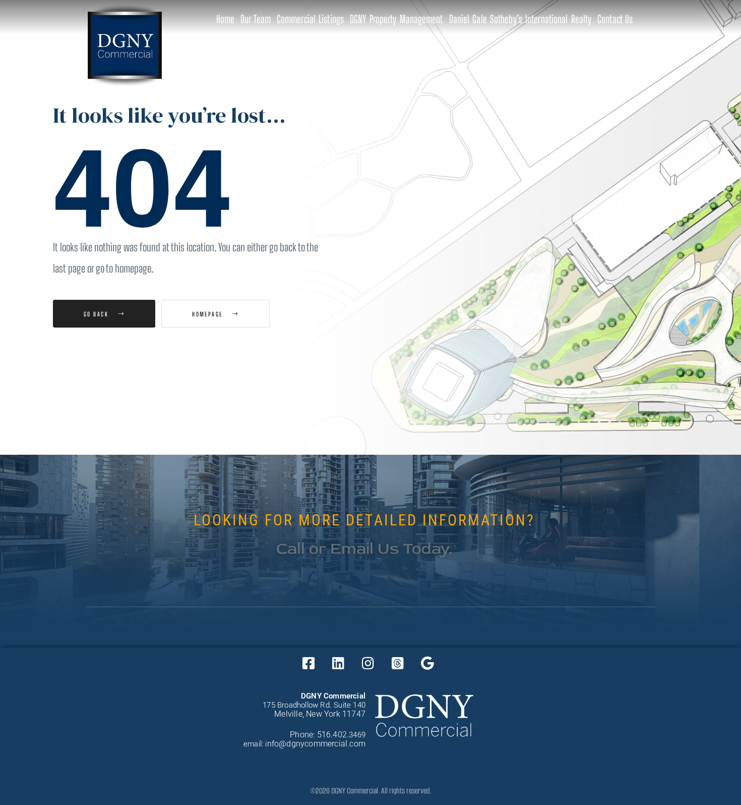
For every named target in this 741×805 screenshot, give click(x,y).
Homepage (208, 313)
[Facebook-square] (308, 662)
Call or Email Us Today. (364, 549)
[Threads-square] (397, 662)
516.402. (333, 734)
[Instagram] (368, 662)
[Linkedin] (338, 662)
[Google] (427, 662)
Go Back (97, 313)
